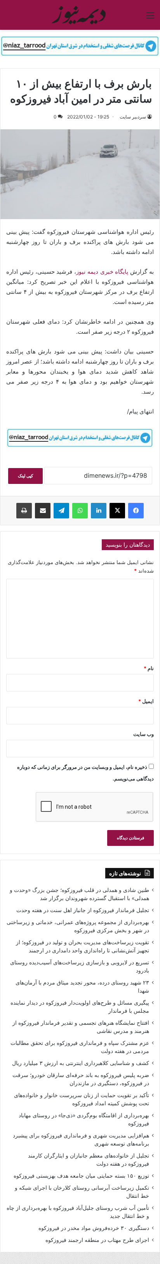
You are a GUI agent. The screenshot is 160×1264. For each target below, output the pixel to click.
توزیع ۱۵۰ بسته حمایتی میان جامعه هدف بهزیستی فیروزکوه (81, 1176)
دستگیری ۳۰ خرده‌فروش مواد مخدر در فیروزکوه (93, 1228)
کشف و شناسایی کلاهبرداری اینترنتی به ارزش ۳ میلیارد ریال (80, 1063)
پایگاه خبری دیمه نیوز (102, 271)
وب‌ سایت (143, 734)
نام (149, 668)
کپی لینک (25, 476)
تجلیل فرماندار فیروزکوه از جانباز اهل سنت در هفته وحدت (82, 910)
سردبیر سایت (133, 117)
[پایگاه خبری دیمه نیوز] (80, 14)
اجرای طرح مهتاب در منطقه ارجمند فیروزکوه (97, 1240)
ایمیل (146, 701)
